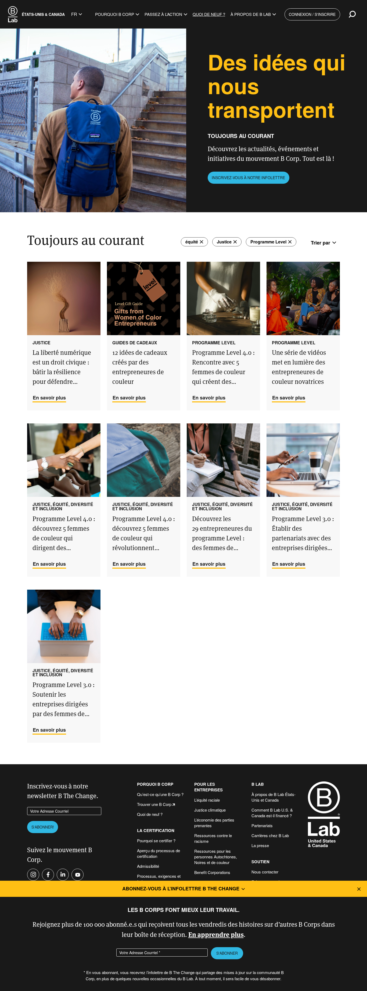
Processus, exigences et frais (159, 878)
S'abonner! (42, 827)
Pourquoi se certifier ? (156, 840)
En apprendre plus (216, 934)
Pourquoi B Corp (114, 14)
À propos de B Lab (251, 14)
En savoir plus (49, 397)
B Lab (257, 784)
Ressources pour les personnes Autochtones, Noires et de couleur (215, 856)
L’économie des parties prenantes (214, 822)
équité (191, 242)
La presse (260, 845)
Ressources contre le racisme (213, 838)
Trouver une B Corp (154, 804)
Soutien (260, 862)
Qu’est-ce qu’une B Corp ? (160, 794)
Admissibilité (148, 866)
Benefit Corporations (212, 872)
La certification (155, 830)
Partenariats (262, 825)
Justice (224, 242)
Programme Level (268, 242)
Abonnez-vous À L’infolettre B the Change (180, 888)
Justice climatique (210, 810)
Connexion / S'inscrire (312, 14)
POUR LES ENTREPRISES (208, 787)
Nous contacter (264, 872)
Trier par (320, 242)
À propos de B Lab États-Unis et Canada (273, 797)
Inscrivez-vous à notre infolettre (248, 177)
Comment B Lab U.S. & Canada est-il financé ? (272, 812)
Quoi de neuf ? (209, 14)
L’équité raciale (207, 800)
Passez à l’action (163, 14)
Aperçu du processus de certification (158, 853)
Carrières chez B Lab (270, 835)
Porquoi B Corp (155, 784)
